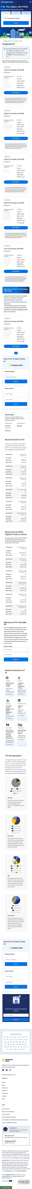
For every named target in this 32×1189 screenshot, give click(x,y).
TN (24, 1047)
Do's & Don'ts (6, 1109)
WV (21, 1049)
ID (15, 1039)
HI (10, 1039)
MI (14, 1042)
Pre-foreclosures (26, 12)
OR (12, 41)
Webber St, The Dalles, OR (22, 594)
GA (7, 1039)
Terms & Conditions (21, 1170)
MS (23, 1042)
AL (7, 1037)
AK (5, 1037)
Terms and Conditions (8, 1111)
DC (24, 1037)
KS (22, 1039)
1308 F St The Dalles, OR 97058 (14, 113)
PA (13, 1047)
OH (5, 1047)
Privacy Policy (6, 1114)
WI (18, 1049)
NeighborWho (6, 41)
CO (18, 1037)
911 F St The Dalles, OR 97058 (13, 249)
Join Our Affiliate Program (9, 1122)
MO (20, 1042)
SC (18, 1047)
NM (20, 1044)
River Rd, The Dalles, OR (22, 559)
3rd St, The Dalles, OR (21, 490)
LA (27, 1039)
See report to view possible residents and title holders (15, 302)
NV (23, 1044)
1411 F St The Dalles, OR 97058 (14, 70)
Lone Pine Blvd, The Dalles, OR (22, 571)
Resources (5, 1088)
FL (5, 1039)
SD (21, 1047)
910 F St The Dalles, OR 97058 (13, 321)
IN (19, 1039)
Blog (3, 1085)
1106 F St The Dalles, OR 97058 (14, 159)
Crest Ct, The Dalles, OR (23, 455)
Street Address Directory (9, 1117)
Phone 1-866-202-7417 (9, 1074)
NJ (17, 1044)
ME (11, 1042)
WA (15, 1049)
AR (10, 1037)
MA (5, 1042)
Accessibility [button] (5, 1181)
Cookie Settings (6, 1187)
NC (6, 1044)
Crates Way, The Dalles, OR (22, 502)
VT (12, 1049)
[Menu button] (30, 2)
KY (24, 1039)
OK (8, 1047)
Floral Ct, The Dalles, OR (22, 478)
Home (3, 1082)
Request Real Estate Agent (24, 1181)
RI (16, 1047)
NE (11, 1044)
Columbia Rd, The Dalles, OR (21, 548)
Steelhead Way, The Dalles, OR (22, 583)
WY (24, 1049)
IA (12, 1039)
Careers (4, 1096)
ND (9, 1044)
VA (10, 1049)
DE (26, 1037)
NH (14, 1044)
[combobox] (16, 18)
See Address (7, 72)
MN (17, 1042)
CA (16, 1037)
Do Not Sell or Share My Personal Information (15, 1120)
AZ (13, 1037)
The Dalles (16, 41)
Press (3, 1098)
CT (21, 1037)
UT (7, 1049)
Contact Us (5, 1093)
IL (17, 1039)
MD (8, 1042)
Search (15, 381)
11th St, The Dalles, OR (23, 466)
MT (26, 1042)
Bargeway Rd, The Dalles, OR (21, 513)
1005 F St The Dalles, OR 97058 (14, 203)
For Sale (16, 12)
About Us (4, 1090)
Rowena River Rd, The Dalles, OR (21, 606)
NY (25, 1044)
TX (26, 1047)
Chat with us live (9, 1135)
